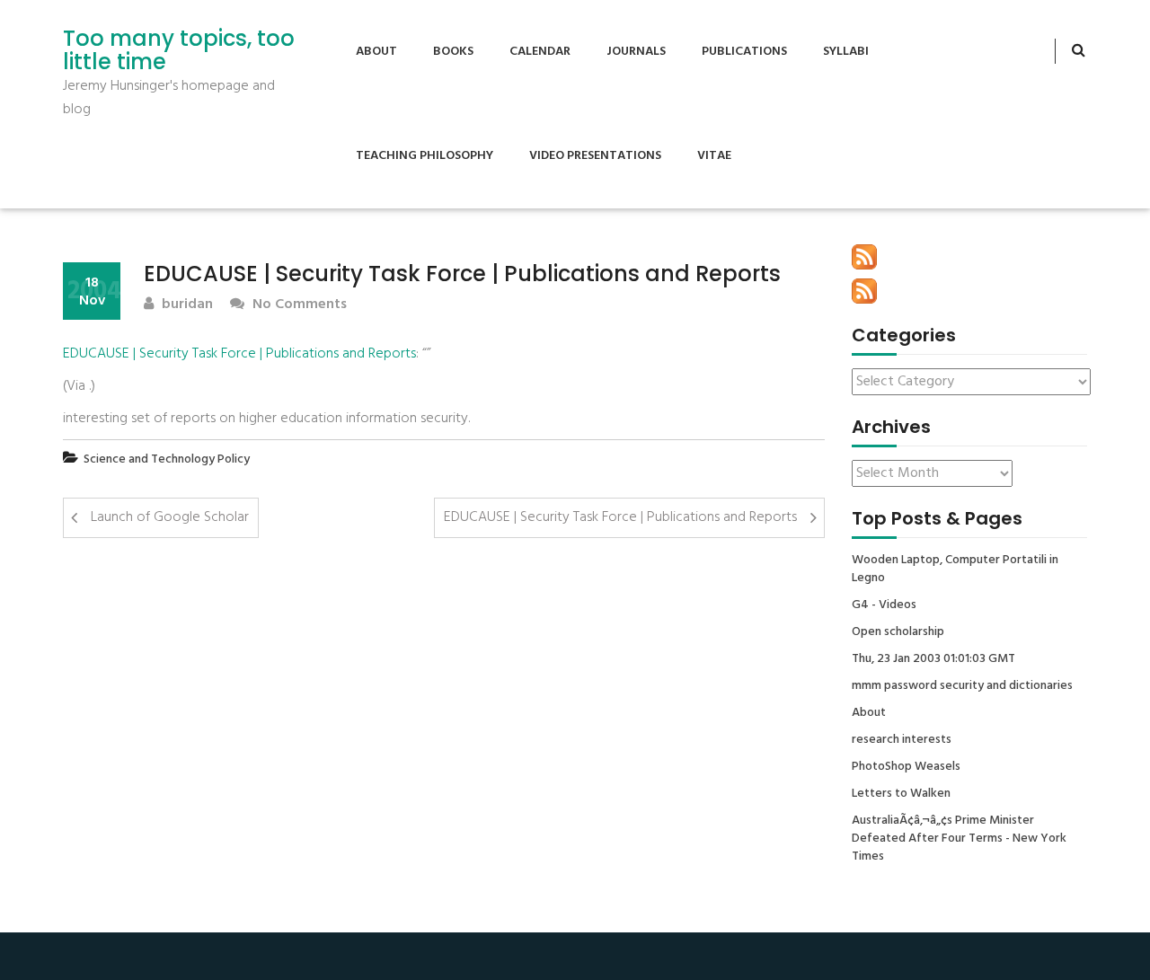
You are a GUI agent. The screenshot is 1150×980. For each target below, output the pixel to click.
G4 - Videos (884, 605)
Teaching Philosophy (424, 156)
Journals (636, 51)
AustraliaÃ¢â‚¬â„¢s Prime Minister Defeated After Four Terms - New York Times (959, 839)
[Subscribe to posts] (864, 256)
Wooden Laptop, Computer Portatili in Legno (955, 569)
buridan (185, 305)
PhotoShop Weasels (906, 767)
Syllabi (846, 51)
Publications (744, 51)
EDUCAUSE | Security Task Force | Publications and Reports (239, 354)
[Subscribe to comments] (864, 291)
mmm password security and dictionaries (962, 686)
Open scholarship (898, 632)
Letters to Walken (901, 794)
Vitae (714, 156)
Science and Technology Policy (167, 459)
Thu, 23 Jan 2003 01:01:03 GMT (933, 659)
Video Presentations (595, 156)
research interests (901, 740)
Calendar (540, 51)
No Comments (298, 305)
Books (453, 51)
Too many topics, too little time (179, 51)
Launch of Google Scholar (170, 517)
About (376, 51)
